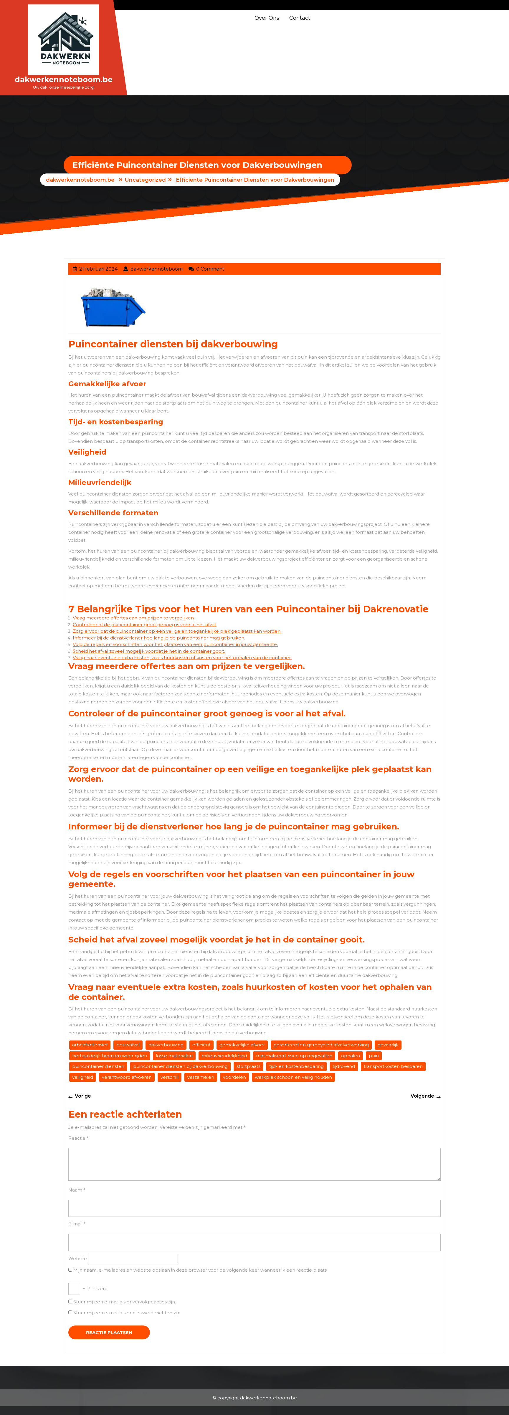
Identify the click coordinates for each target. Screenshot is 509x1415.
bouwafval (128, 1045)
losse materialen (174, 1055)
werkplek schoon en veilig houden (293, 1077)
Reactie (78, 1138)
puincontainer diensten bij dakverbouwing (180, 1066)
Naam (76, 1190)
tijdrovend (344, 1066)
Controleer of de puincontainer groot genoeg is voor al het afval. (145, 624)
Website (77, 1258)
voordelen (234, 1077)
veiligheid (82, 1077)
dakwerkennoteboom (156, 269)
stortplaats (248, 1066)
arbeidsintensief (90, 1045)
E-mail (77, 1224)
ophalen (350, 1055)
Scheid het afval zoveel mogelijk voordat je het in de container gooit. (149, 651)
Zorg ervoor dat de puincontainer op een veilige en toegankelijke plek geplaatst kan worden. (177, 631)
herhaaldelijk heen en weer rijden (109, 1055)
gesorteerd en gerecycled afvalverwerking (321, 1045)
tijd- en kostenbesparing (296, 1066)
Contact (299, 18)
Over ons (266, 18)
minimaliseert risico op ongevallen (294, 1055)
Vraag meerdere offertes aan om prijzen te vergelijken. (134, 618)
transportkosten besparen (393, 1066)
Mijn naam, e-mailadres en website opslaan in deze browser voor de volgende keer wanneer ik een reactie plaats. (200, 1270)
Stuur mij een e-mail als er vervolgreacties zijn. (124, 1302)
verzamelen (200, 1077)
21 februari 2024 (98, 269)
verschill (170, 1077)
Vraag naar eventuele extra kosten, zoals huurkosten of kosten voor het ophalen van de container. (182, 657)
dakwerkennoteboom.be (64, 79)
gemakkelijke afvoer (242, 1045)
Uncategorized (145, 180)
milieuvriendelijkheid (224, 1055)
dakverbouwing (166, 1045)
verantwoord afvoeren (127, 1077)
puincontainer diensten (98, 1066)
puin (374, 1055)
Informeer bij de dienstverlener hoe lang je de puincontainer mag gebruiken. (159, 638)
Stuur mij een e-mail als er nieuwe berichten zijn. (127, 1312)
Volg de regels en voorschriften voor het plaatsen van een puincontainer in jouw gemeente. (175, 644)
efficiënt (201, 1045)
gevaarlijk (388, 1045)
